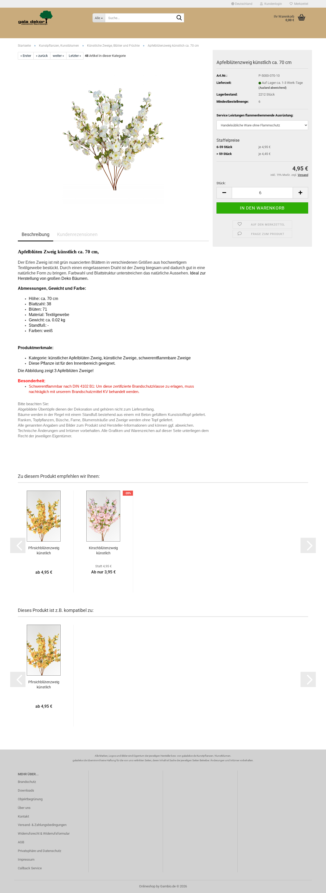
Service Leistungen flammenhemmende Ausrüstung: (254, 115)
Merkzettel (300, 4)
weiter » (58, 56)
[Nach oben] (312, 885)
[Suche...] (179, 18)
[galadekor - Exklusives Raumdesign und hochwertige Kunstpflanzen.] (51, 18)
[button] (241, 4)
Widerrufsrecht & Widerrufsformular (44, 833)
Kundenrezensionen (77, 234)
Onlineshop (147, 886)
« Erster (25, 56)
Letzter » (75, 56)
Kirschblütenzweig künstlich (103, 550)
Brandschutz (27, 782)
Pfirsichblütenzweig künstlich (43, 550)
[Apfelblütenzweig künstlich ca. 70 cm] (113, 136)
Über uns (24, 808)
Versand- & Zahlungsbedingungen (42, 825)
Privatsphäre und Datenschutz (39, 851)
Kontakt (23, 816)
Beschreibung (35, 234)
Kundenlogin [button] (272, 4)
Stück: (221, 183)
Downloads (26, 790)
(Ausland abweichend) (273, 87)
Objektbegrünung (30, 799)
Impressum (26, 859)
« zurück (42, 56)
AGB (21, 842)
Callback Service (30, 868)
